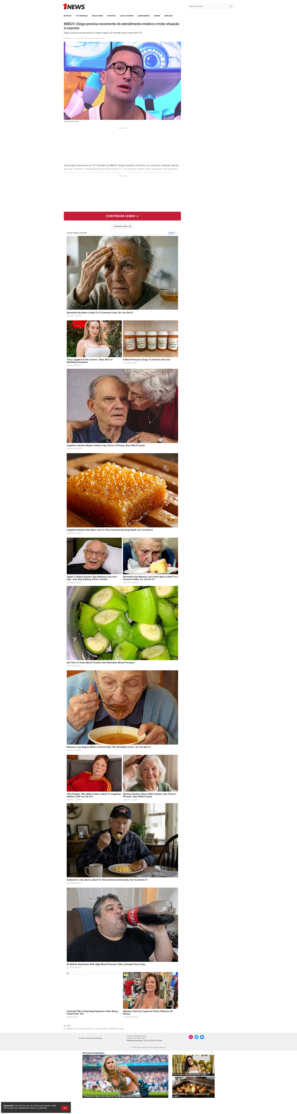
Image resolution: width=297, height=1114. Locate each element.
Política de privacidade (94, 1038)
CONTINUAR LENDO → (122, 216)
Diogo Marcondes (98, 38)
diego (121, 1028)
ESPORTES (111, 16)
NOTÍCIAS (67, 16)
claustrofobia (101, 1028)
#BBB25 (70, 1028)
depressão (113, 1028)
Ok (65, 1108)
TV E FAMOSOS (82, 16)
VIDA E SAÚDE (97, 16)
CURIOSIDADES (144, 16)
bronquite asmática (85, 1028)
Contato (82, 1038)
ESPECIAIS (168, 16)
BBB (69, 1026)
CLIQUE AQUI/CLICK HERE (152, 1040)
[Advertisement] (122, 145)
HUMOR (157, 16)
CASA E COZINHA (127, 16)
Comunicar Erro (121, 226)
